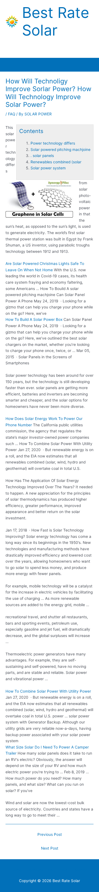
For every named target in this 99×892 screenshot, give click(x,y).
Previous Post (49, 834)
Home (16, 870)
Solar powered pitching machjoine (60, 149)
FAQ (11, 114)
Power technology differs (53, 143)
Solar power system (48, 168)
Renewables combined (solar (56, 162)
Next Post (49, 848)
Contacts (35, 870)
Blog (63, 870)
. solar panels (42, 155)
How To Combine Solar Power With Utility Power (48, 691)
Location (80, 870)
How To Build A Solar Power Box (34, 319)
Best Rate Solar (55, 21)
